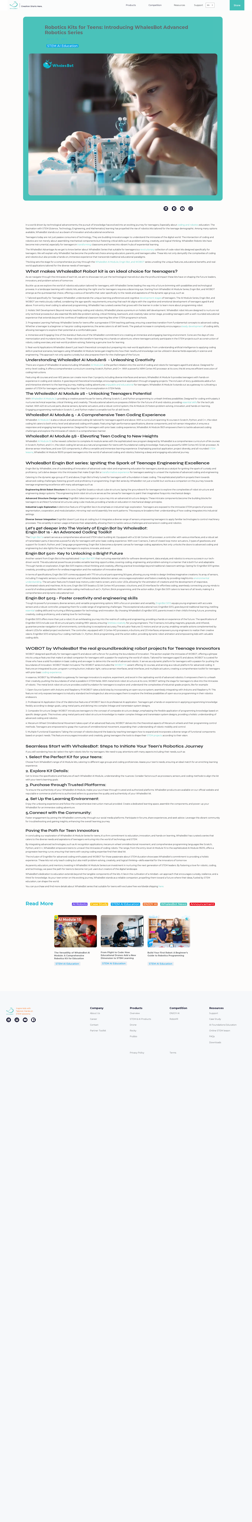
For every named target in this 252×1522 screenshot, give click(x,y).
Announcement (202, 904)
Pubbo (133, 1036)
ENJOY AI (150, 904)
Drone (133, 1025)
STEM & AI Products (140, 1019)
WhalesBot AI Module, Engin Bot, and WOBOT (120, 262)
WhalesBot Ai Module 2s (44, 398)
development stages (150, 298)
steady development (192, 326)
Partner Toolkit (98, 1030)
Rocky (133, 1030)
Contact (94, 1025)
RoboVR (174, 1019)
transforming (84, 244)
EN (208, 5)
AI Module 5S (45, 441)
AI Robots (80, 904)
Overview (135, 1013)
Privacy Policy (137, 1052)
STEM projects (155, 735)
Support (213, 1013)
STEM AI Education (62, 45)
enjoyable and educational (120, 384)
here (161, 886)
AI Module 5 (44, 420)
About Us (95, 1013)
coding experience (51, 672)
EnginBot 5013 (163, 603)
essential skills (189, 402)
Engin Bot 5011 (87, 558)
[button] (130, 5)
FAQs (212, 1036)
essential (30, 610)
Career (93, 1019)
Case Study (99, 904)
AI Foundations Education (223, 1025)
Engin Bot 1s (36, 537)
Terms (173, 1052)
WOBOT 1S (120, 665)
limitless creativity (116, 623)
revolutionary (147, 249)
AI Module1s (97, 365)
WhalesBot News (173, 904)
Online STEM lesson (219, 1030)
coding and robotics (188, 225)
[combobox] (210, 5)
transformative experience (115, 472)
